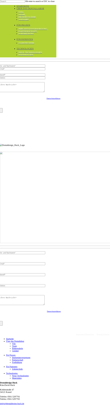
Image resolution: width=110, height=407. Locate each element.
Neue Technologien (20, 376)
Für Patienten (11, 367)
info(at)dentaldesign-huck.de (12, 403)
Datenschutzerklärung (53, 98)
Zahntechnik (17, 369)
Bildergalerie (17, 348)
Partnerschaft (17, 360)
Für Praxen (10, 355)
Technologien (12, 373)
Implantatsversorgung (21, 357)
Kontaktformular (103, 334)
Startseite (10, 339)
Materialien (17, 378)
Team (14, 346)
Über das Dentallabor (15, 341)
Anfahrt (15, 351)
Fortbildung (17, 362)
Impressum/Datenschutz (85, 334)
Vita (14, 343)
